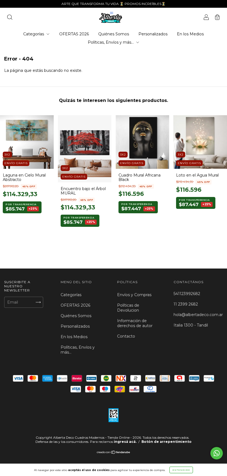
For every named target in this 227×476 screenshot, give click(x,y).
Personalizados (152, 33)
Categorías (34, 33)
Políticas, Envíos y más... (111, 42)
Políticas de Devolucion (128, 308)
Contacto (126, 336)
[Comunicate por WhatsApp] (216, 453)
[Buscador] (9, 17)
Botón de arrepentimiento (166, 442)
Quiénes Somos (113, 33)
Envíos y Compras (134, 294)
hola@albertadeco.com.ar (198, 314)
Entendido (181, 470)
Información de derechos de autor (135, 323)
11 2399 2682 (186, 304)
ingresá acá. (125, 442)
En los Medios (190, 33)
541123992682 (187, 293)
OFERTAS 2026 (74, 33)
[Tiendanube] (113, 452)
